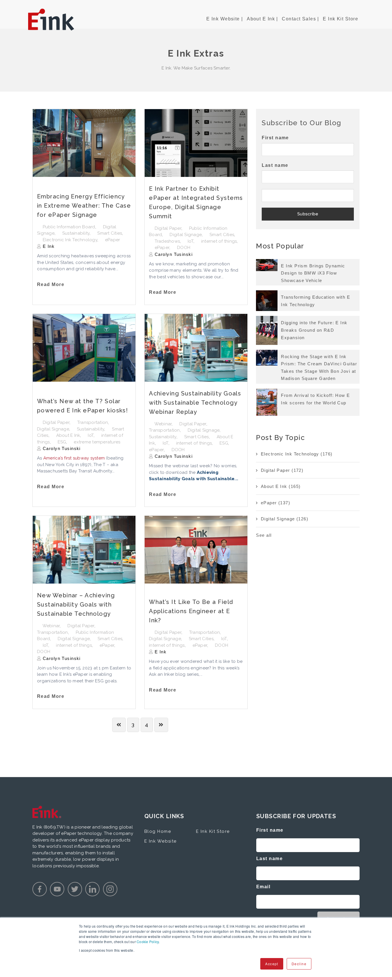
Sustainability (76, 233)
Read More (50, 284)
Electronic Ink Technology (70, 239)
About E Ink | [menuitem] (262, 18)
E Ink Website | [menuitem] (224, 18)
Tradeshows (167, 241)
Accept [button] (271, 963)
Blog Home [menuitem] (157, 831)
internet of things (219, 241)
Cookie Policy (148, 941)
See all (263, 535)
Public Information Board (69, 226)
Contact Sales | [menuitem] (300, 18)
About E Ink (68, 435)
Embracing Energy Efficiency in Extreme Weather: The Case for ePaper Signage (84, 205)
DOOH (183, 247)
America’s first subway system (74, 458)
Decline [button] (299, 963)
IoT (190, 241)
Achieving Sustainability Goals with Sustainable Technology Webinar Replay (195, 402)
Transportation (92, 422)
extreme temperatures (97, 442)
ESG (62, 442)
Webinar (163, 423)
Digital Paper (168, 228)
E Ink (48, 246)
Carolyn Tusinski (173, 254)
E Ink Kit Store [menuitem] (340, 18)
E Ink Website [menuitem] (160, 841)
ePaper (112, 239)
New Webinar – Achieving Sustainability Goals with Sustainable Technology (76, 604)
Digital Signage (186, 234)
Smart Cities (109, 233)
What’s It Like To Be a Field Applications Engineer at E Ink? (191, 611)
